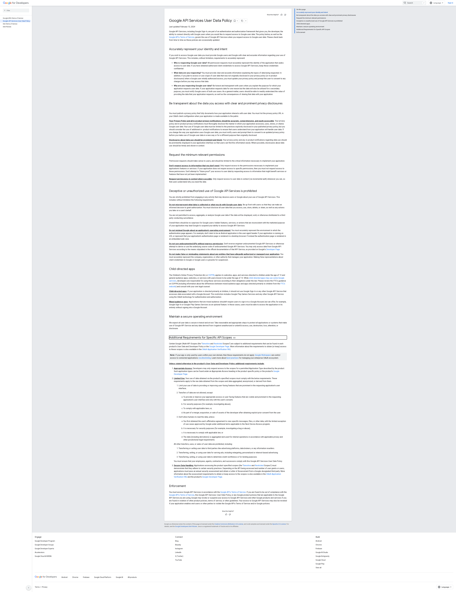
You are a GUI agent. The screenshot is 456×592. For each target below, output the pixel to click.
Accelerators (39, 552)
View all (318, 568)
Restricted (218, 344)
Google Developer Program (45, 541)
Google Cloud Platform (102, 577)
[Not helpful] (285, 15)
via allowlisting (204, 358)
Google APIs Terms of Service (181, 37)
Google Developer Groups (44, 545)
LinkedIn (178, 552)
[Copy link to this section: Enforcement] (188, 486)
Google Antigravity (322, 556)
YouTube (178, 560)
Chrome (319, 545)
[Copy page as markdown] (242, 21)
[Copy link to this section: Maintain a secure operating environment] (224, 316)
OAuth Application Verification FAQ (216, 349)
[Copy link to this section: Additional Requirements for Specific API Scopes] (234, 337)
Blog (176, 541)
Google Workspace (263, 355)
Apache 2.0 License (279, 524)
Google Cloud (320, 560)
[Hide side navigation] (28, 587)
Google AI (119, 577)
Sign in (450, 3)
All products (132, 577)
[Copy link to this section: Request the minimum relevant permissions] (227, 155)
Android (319, 541)
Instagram (179, 549)
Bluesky (178, 545)
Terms (37, 587)
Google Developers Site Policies (186, 526)
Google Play (320, 564)
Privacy (44, 587)
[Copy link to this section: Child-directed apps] (197, 269)
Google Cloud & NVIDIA (43, 556)
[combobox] (414, 3)
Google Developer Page (219, 346)
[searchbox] (16, 10)
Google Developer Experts (44, 549)
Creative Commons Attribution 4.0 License (228, 524)
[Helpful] (281, 15)
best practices (233, 358)
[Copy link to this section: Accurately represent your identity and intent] (229, 49)
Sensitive (206, 344)
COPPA (211, 275)
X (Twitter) (179, 556)
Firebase (319, 549)
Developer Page (273, 249)
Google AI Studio (322, 552)
